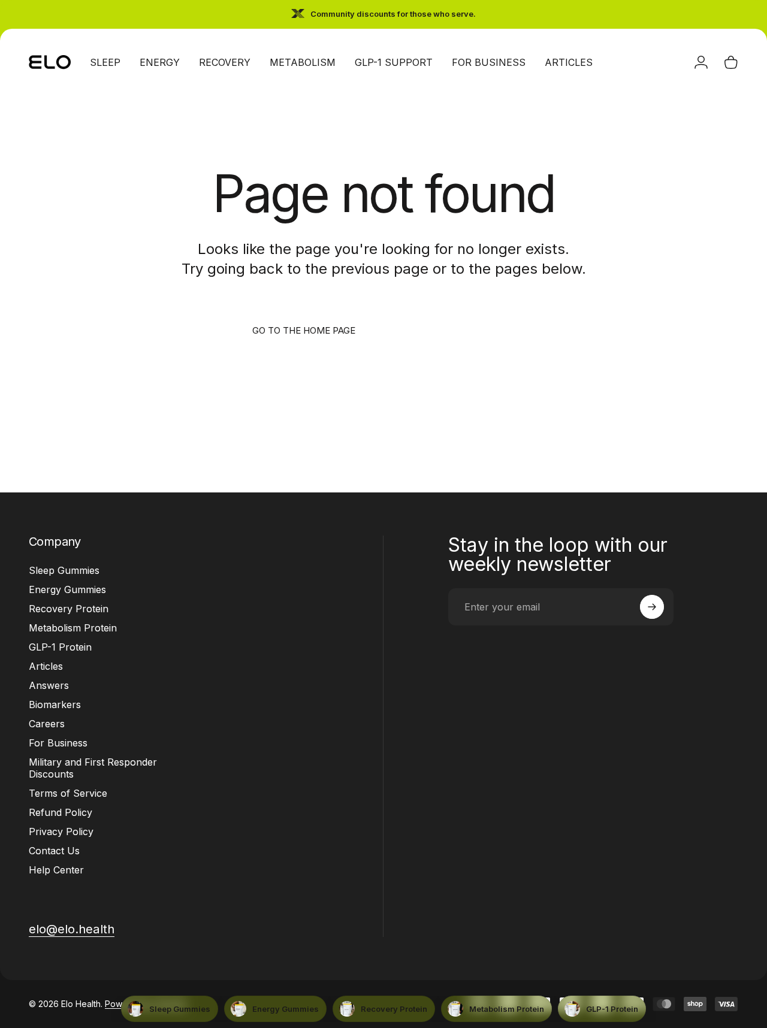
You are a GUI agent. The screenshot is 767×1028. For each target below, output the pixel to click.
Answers (49, 685)
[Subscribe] (652, 607)
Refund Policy (60, 812)
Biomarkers (55, 704)
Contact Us (54, 851)
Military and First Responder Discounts (93, 768)
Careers (47, 724)
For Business (58, 743)
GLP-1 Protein (60, 647)
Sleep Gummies (64, 570)
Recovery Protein (68, 609)
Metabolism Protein (73, 628)
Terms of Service (68, 793)
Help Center (56, 870)
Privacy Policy (61, 831)
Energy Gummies (67, 589)
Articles (46, 666)
